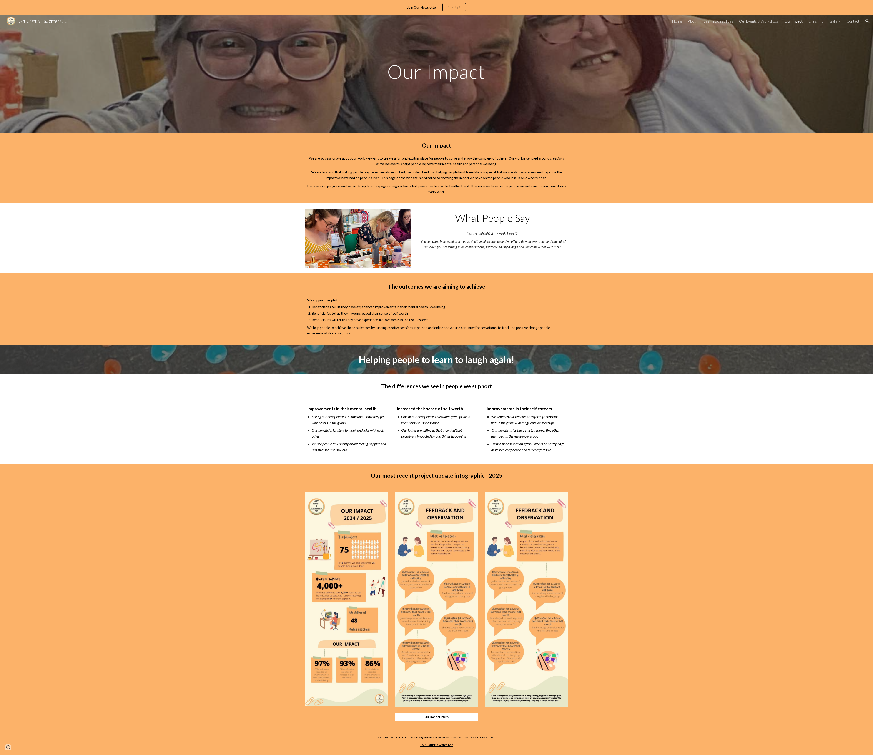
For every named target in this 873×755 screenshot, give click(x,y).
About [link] (692, 21)
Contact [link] (853, 21)
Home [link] (677, 21)
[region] (436, 7)
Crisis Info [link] (816, 21)
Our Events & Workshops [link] (759, 21)
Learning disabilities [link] (718, 21)
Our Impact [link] (794, 21)
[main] (436, 73)
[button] (867, 20)
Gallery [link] (835, 21)
